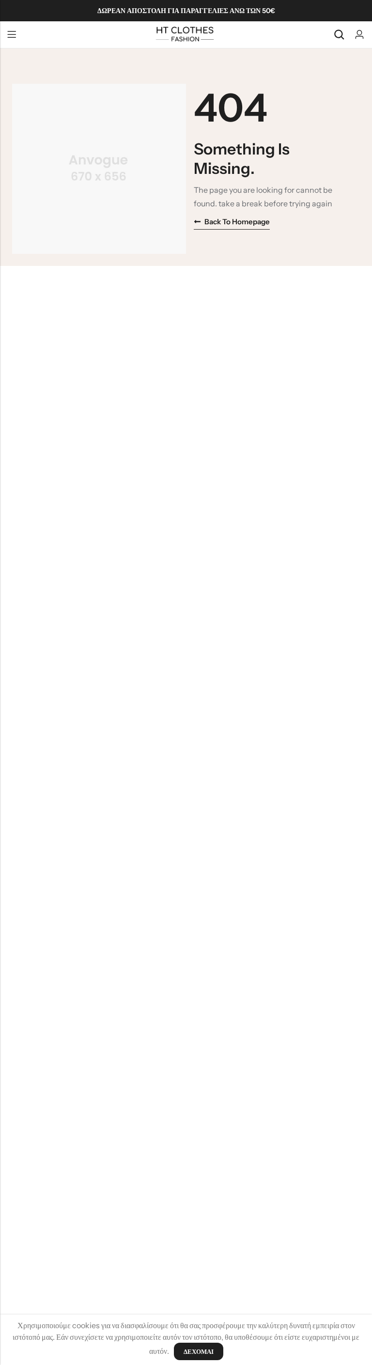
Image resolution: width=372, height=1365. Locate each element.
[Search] (339, 35)
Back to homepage (237, 221)
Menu (11, 35)
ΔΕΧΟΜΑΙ (199, 1351)
